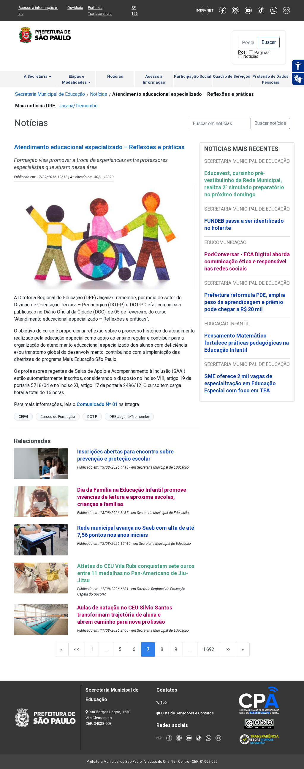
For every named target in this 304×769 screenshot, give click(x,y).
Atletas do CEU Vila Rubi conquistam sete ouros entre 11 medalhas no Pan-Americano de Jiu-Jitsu (135, 573)
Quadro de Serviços (231, 76)
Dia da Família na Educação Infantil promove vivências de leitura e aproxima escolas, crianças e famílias (131, 497)
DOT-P (92, 417)
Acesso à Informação (154, 79)
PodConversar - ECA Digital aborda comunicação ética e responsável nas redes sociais (247, 261)
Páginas (262, 52)
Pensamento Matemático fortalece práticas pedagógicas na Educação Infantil (246, 342)
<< (76, 649)
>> (228, 649)
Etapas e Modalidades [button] (75, 79)
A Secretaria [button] (36, 76)
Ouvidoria (75, 8)
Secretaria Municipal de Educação (50, 94)
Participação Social (192, 76)
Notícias (250, 56)
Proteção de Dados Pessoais (270, 79)
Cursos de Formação (57, 417)
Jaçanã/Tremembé (78, 106)
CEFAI (23, 417)
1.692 (208, 649)
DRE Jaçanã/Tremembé (129, 417)
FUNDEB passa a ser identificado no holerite (244, 224)
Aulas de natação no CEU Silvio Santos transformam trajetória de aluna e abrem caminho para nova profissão (124, 614)
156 (163, 702)
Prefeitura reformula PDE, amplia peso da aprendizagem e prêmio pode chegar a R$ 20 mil (244, 302)
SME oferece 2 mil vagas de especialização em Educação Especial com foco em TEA (240, 383)
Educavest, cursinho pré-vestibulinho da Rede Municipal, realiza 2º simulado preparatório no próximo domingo (244, 184)
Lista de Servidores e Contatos (187, 713)
